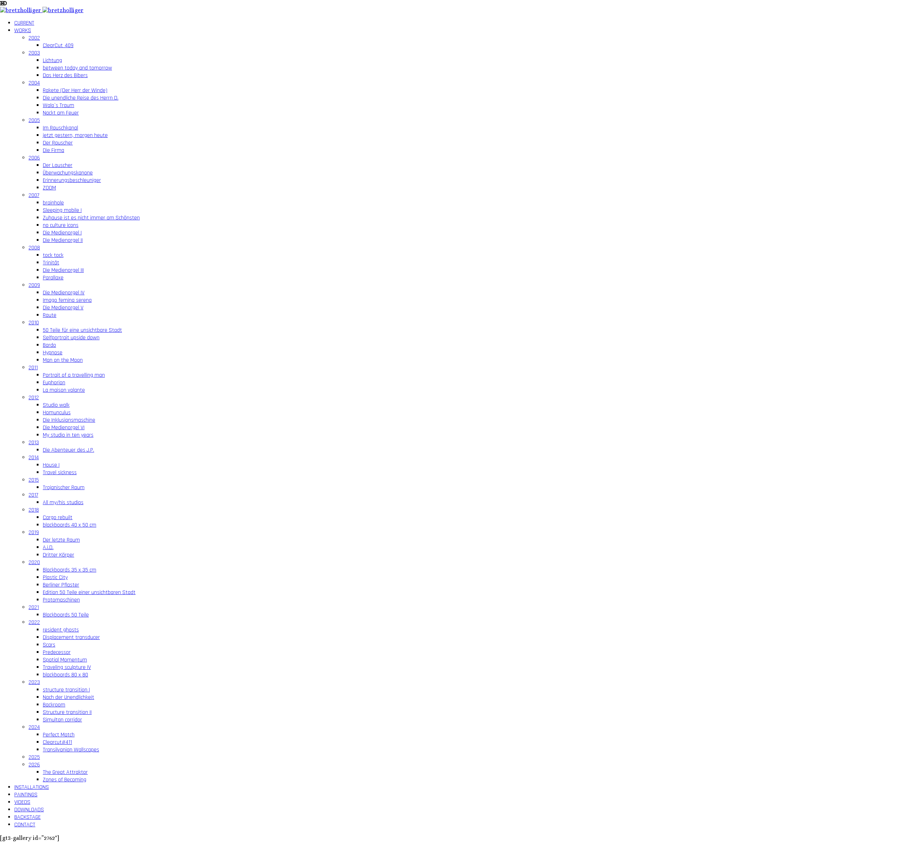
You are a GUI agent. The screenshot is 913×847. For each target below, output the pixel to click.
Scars (49, 645)
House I (51, 465)
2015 (34, 480)
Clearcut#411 (57, 742)
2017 (33, 495)
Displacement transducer (71, 637)
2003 (34, 53)
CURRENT (24, 23)
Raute (49, 315)
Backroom (54, 705)
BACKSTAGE (27, 817)
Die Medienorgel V (63, 307)
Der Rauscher (58, 143)
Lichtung (52, 60)
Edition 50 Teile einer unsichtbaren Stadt (89, 592)
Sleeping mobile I (62, 210)
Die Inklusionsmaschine (69, 420)
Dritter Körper (58, 555)
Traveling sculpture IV (67, 667)
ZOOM (49, 188)
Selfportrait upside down (71, 337)
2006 (34, 158)
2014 (34, 457)
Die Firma (53, 150)
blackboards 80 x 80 (65, 675)
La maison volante (64, 390)
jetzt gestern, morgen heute (75, 135)
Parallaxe (53, 278)
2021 (34, 607)
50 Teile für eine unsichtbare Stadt (82, 330)
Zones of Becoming (64, 779)
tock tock (53, 255)
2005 (34, 120)
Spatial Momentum (65, 660)
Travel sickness (60, 472)
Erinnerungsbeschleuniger (72, 180)
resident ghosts (61, 630)
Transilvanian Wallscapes (71, 750)
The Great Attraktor (65, 772)
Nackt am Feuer (61, 113)
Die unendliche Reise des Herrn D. (80, 98)
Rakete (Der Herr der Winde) (75, 90)
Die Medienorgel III (63, 270)
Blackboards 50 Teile (66, 615)
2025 (34, 757)
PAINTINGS (25, 794)
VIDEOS (22, 802)
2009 (34, 285)
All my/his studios (63, 502)
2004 (34, 83)
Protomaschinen (61, 600)
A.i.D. (48, 547)
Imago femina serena (67, 300)
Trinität (51, 263)
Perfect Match (59, 735)
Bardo (49, 345)
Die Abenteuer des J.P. (68, 450)
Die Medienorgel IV (64, 292)
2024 (34, 727)
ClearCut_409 (58, 45)
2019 (34, 532)
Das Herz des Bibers (65, 75)
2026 (34, 765)
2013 (34, 442)
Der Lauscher (57, 165)
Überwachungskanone (68, 173)
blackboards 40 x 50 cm (69, 525)
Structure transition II (67, 712)
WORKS (22, 30)
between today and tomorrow (77, 68)
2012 (34, 397)
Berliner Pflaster (61, 585)
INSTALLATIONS (31, 787)
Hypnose (52, 352)
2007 (34, 195)
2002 (34, 38)
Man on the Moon (63, 360)
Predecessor (57, 652)
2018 (34, 510)
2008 (34, 248)
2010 (34, 322)
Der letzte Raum (61, 540)
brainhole (53, 203)
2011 (33, 367)
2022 (34, 622)
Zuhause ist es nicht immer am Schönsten (91, 218)
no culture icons (60, 225)
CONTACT (24, 824)
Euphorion (54, 382)
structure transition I (66, 690)
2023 (34, 682)
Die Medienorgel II (63, 240)
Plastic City (55, 577)
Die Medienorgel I (62, 233)
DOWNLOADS (29, 809)
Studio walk (56, 405)
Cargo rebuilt (57, 517)
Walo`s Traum (58, 105)
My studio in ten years (68, 435)
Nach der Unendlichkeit (68, 697)
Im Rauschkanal (60, 128)
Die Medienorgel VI (64, 427)
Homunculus (57, 412)
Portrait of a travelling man (74, 375)
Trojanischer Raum (64, 487)
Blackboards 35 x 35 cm (69, 570)
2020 (34, 562)
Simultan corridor (62, 720)
